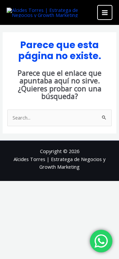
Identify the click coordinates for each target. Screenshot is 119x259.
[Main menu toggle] (104, 12)
